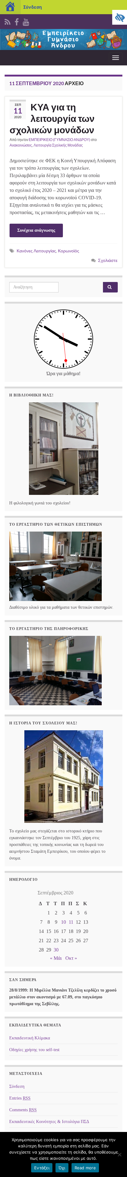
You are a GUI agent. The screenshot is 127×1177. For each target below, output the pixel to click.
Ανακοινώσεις (21, 145)
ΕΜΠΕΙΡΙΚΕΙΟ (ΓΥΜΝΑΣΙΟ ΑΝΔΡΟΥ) (59, 139)
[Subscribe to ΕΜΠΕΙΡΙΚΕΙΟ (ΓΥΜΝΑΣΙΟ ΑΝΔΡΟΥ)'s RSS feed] (7, 20)
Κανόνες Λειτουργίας (36, 250)
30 (56, 949)
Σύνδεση (32, 7)
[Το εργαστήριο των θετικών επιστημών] (55, 565)
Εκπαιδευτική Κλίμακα (29, 1038)
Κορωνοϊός (68, 250)
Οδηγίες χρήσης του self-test (34, 1049)
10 (63, 922)
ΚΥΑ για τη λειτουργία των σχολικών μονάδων (52, 118)
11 (71, 922)
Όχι (62, 1167)
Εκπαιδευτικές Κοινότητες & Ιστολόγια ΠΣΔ (49, 1121)
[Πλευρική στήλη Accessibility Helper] (119, 17)
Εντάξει (41, 1167)
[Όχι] (119, 1154)
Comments (23, 1110)
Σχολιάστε (107, 260)
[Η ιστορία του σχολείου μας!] (63, 776)
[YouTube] (26, 20)
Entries (20, 1098)
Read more (85, 1167)
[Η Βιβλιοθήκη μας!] (63, 448)
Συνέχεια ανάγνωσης (36, 230)
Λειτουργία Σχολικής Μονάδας (58, 145)
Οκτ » (71, 958)
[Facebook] (16, 20)
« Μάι (56, 958)
